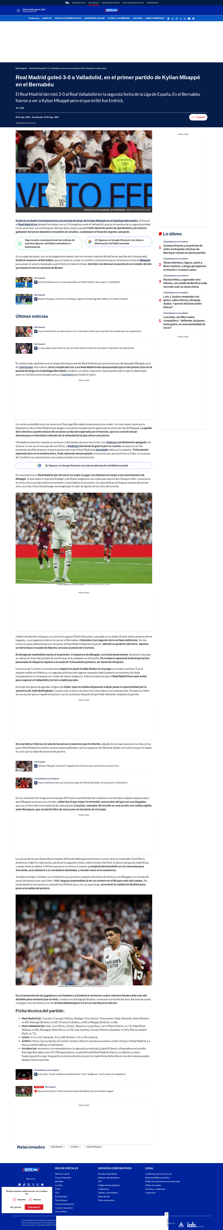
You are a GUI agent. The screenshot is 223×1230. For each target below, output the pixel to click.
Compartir (200, 117)
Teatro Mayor (61, 1200)
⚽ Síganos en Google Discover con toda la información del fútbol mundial (119, 242)
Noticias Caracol (62, 1174)
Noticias (37, 1199)
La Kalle (58, 1185)
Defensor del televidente (108, 1178)
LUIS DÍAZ (137, 18)
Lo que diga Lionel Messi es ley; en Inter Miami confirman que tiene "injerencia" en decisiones (86, 347)
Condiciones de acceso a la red (158, 1174)
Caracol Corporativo (64, 1208)
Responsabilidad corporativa (157, 1178)
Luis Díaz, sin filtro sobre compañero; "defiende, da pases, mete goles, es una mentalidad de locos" (184, 322)
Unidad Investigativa (111, 2)
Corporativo (150, 1193)
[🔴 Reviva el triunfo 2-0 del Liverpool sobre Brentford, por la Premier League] (24, 1091)
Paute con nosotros (106, 1200)
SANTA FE (47, 18)
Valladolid (68, 374)
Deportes (21, 1199)
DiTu (57, 1193)
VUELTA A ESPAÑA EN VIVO (68, 18)
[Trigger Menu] (18, 10)
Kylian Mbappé (94, 1146)
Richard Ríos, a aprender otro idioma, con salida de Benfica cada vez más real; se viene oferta (185, 283)
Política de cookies (153, 1185)
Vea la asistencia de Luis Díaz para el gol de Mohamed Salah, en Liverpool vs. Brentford (82, 782)
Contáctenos (103, 1189)
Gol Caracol (93, 2)
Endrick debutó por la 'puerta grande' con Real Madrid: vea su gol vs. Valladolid (79, 281)
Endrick (74, 1146)
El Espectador (61, 1197)
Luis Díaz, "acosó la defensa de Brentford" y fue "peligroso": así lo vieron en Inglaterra (82, 1073)
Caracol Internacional (64, 1204)
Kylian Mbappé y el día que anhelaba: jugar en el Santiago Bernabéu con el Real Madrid (83, 298)
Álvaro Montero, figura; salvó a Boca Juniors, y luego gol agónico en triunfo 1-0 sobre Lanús (184, 266)
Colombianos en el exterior (46, 778)
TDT (100, 1182)
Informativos (152, 2)
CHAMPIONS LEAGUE (94, 18)
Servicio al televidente (107, 1174)
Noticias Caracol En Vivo (133, 2)
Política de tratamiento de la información (162, 1182)
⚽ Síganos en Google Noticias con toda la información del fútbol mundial (86, 465)
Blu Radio (59, 1182)
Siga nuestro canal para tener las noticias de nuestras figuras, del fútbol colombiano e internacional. (50, 243)
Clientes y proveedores (108, 1193)
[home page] (67, 3)
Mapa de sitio (104, 1197)
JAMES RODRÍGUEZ (154, 18)
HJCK (57, 1189)
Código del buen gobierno (109, 1185)
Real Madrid (56, 1146)
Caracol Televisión (63, 1178)
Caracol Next (61, 1212)
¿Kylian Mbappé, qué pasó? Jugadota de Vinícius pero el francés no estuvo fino (78, 765)
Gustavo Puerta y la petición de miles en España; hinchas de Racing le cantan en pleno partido (184, 249)
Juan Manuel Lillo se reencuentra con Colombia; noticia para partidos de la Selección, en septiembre (89, 331)
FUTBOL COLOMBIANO (119, 18)
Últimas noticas (78, 2)
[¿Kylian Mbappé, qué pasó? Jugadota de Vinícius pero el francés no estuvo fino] (24, 766)
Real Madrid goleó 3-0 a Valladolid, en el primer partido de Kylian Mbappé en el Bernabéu (68, 68)
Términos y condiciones (155, 1189)
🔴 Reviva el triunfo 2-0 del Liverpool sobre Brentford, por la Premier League (73, 1090)
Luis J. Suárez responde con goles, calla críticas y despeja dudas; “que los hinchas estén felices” (182, 302)
